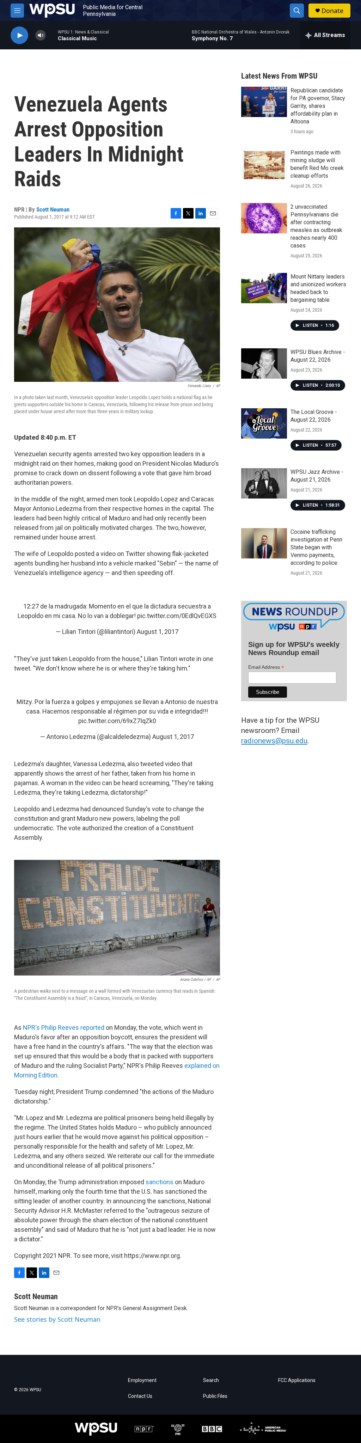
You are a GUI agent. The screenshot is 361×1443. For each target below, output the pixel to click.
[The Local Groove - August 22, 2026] (264, 423)
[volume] (41, 35)
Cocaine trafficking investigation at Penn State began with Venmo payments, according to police (316, 547)
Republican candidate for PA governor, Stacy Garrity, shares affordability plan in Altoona (317, 106)
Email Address (266, 667)
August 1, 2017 (157, 631)
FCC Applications (297, 1380)
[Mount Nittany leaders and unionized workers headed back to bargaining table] (264, 288)
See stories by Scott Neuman (57, 1319)
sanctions (159, 1182)
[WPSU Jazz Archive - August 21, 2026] (264, 483)
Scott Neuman (52, 209)
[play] (19, 35)
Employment (142, 1380)
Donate (332, 10)
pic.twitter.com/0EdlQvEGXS (176, 615)
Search (211, 1380)
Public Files (215, 1396)
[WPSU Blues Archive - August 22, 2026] (264, 363)
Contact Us (140, 1396)
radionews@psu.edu (274, 740)
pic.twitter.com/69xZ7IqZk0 (117, 720)
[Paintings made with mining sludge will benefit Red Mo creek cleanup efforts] (264, 164)
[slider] (52, 35)
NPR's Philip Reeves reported (63, 1027)
